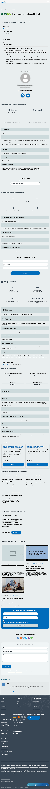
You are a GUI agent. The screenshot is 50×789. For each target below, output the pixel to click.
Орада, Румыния (4, 733)
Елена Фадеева (39, 475)
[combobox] (4, 264)
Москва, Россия (4, 716)
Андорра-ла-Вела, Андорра (6, 751)
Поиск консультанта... (25, 85)
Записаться (16, 532)
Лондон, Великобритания (6, 719)
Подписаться (34, 718)
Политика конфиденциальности (7, 781)
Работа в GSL (3, 706)
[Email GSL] (47, 784)
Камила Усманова (16, 492)
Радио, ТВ (19, 706)
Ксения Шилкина (17, 475)
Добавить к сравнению (25, 180)
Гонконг (2, 728)
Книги (18, 701)
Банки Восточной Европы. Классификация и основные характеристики (35, 568)
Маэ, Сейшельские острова (6, 730)
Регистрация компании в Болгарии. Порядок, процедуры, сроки (35, 447)
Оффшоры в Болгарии (33, 479)
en (17, 733)
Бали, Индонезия (4, 746)
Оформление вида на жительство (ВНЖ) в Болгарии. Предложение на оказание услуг (13, 447)
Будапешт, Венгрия (5, 735)
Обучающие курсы (36, 709)
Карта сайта (3, 709)
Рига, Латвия (3, 743)
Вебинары (35, 706)
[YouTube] (14, 725)
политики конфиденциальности (15, 672)
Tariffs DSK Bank (5, 364)
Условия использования (5, 779)
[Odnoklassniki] (21, 638)
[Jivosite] (29, 784)
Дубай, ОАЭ (3, 738)
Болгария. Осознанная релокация (12, 565)
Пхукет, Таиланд (4, 749)
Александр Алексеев (13, 595)
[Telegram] (23, 638)
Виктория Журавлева (38, 563)
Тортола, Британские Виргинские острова (5, 725)
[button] (32, 784)
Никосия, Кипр (4, 722)
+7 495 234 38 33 (26, 91)
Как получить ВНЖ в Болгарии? (12, 495)
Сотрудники (3, 703)
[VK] (18, 638)
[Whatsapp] (31, 638)
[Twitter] (26, 638)
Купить (13, 464)
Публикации (19, 703)
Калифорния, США (4, 754)
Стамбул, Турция (4, 741)
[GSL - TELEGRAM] (17, 725)
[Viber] (29, 638)
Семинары (35, 703)
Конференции (36, 701)
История (2, 701)
